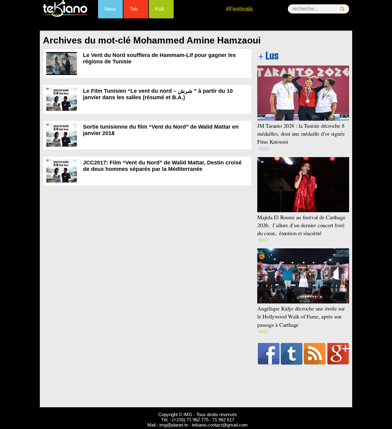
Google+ (338, 353)
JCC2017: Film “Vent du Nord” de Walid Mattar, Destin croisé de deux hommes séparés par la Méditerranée (162, 166)
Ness (110, 9)
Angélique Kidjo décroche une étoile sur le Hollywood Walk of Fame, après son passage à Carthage (301, 316)
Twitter (291, 353)
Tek (134, 9)
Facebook (268, 353)
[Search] (342, 9)
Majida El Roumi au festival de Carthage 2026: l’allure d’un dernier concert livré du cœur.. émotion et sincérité (301, 225)
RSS (314, 353)
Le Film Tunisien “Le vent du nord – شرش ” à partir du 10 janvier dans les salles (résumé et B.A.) (158, 94)
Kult (159, 9)
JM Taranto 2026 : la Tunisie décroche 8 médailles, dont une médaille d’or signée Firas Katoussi (301, 133)
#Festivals (239, 9)
